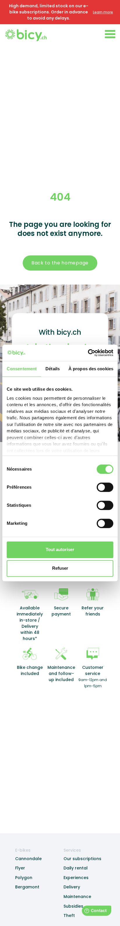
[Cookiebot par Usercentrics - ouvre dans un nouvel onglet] (87, 353)
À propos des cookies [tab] (90, 368)
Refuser (60, 568)
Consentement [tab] (22, 368)
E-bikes (23, 850)
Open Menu (110, 34)
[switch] (105, 487)
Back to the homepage (60, 262)
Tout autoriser (60, 549)
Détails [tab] (52, 368)
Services (72, 850)
